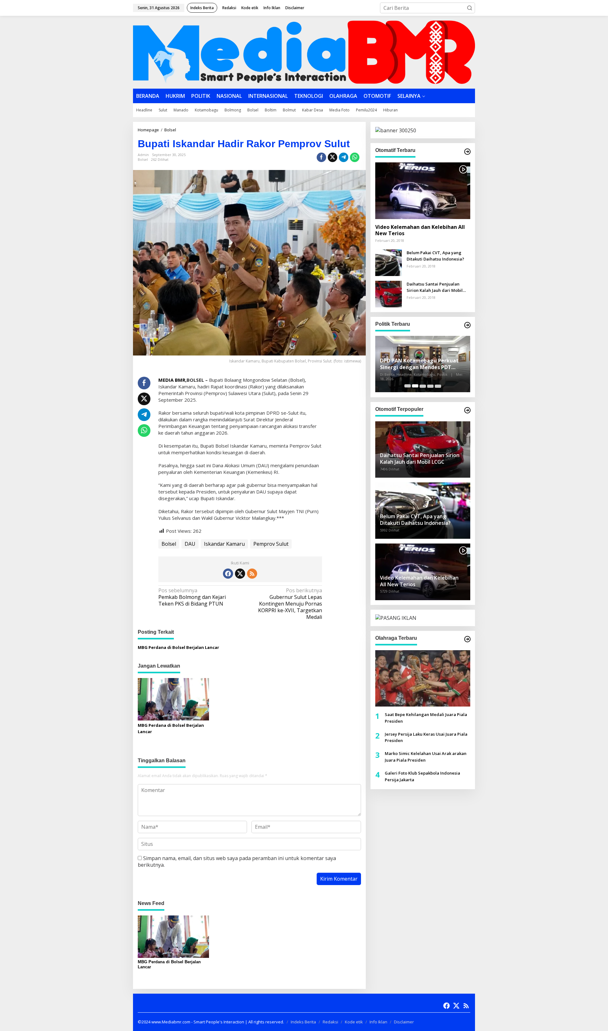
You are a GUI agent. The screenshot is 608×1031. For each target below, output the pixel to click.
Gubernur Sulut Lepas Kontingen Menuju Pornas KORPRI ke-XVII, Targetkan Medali (290, 603)
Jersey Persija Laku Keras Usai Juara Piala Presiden (426, 737)
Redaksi (330, 1022)
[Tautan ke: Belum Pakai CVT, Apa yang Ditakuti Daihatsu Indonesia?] (388, 261)
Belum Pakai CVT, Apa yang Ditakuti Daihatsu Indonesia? (435, 255)
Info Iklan (378, 1022)
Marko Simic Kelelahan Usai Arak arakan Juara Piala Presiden (425, 757)
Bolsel (143, 159)
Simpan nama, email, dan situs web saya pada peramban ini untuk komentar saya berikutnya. (237, 861)
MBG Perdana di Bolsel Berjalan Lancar (178, 647)
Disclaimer (404, 1022)
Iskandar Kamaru (224, 543)
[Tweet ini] (332, 157)
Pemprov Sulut (270, 543)
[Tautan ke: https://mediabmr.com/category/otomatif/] (467, 151)
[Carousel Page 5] (438, 385)
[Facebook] (228, 574)
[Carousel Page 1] (407, 385)
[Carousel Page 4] (430, 385)
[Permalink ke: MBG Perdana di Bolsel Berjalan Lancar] (173, 698)
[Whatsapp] (354, 157)
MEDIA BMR (171, 380)
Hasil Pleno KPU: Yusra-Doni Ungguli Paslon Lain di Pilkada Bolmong (418, 364)
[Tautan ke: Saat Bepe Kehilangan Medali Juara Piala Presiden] (422, 678)
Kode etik (354, 1022)
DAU (190, 543)
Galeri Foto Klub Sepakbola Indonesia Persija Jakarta (422, 776)
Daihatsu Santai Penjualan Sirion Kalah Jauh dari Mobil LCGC (435, 287)
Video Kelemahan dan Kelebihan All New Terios (420, 230)
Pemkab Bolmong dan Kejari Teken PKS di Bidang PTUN (192, 597)
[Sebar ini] (321, 157)
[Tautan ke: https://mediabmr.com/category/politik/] (467, 325)
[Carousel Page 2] (415, 385)
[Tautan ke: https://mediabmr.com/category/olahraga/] (467, 639)
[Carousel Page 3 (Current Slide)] (423, 385)
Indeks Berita (303, 1022)
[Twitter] (240, 574)
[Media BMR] (304, 51)
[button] (469, 8)
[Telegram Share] (343, 157)
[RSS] (252, 574)
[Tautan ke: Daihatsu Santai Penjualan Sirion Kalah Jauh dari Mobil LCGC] (388, 293)
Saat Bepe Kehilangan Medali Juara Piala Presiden (426, 718)
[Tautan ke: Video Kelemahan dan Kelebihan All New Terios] (422, 190)
